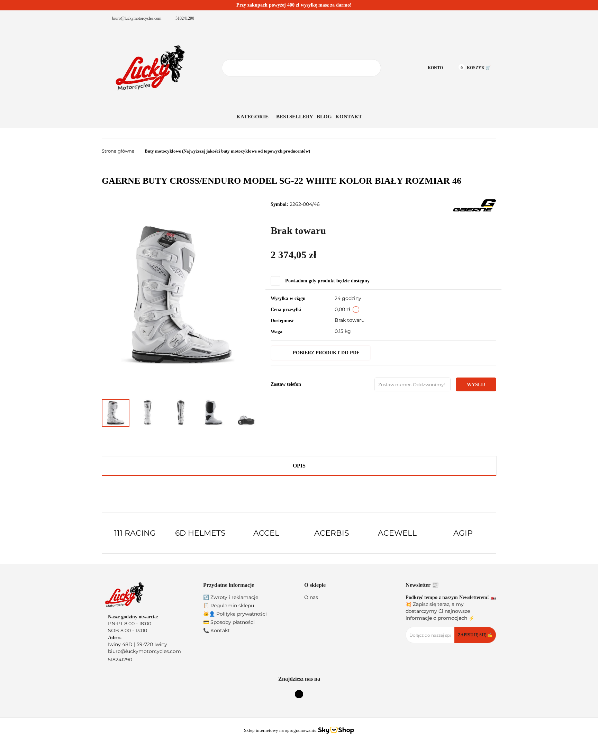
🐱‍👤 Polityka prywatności (235, 614)
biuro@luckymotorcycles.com (144, 651)
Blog (324, 116)
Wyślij (476, 384)
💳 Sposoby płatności (229, 622)
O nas (311, 597)
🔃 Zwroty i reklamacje (230, 597)
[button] (248, 585)
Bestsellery (294, 116)
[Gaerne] (474, 205)
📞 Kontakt (216, 630)
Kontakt (348, 116)
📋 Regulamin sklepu (228, 605)
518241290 (120, 659)
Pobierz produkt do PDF (326, 352)
